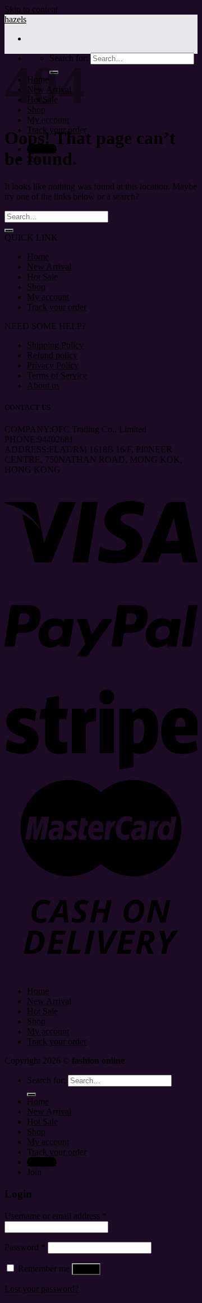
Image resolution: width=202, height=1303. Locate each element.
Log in (86, 1269)
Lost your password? (41, 1288)
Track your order (56, 307)
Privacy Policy (53, 365)
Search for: (46, 1080)
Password (24, 1247)
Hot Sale (42, 276)
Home (38, 256)
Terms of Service (57, 375)
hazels (15, 19)
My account (48, 119)
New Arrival (49, 266)
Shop (36, 287)
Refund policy (52, 355)
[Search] (31, 1094)
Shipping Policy (55, 345)
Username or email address (55, 1216)
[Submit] (8, 230)
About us (43, 385)
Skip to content (31, 9)
